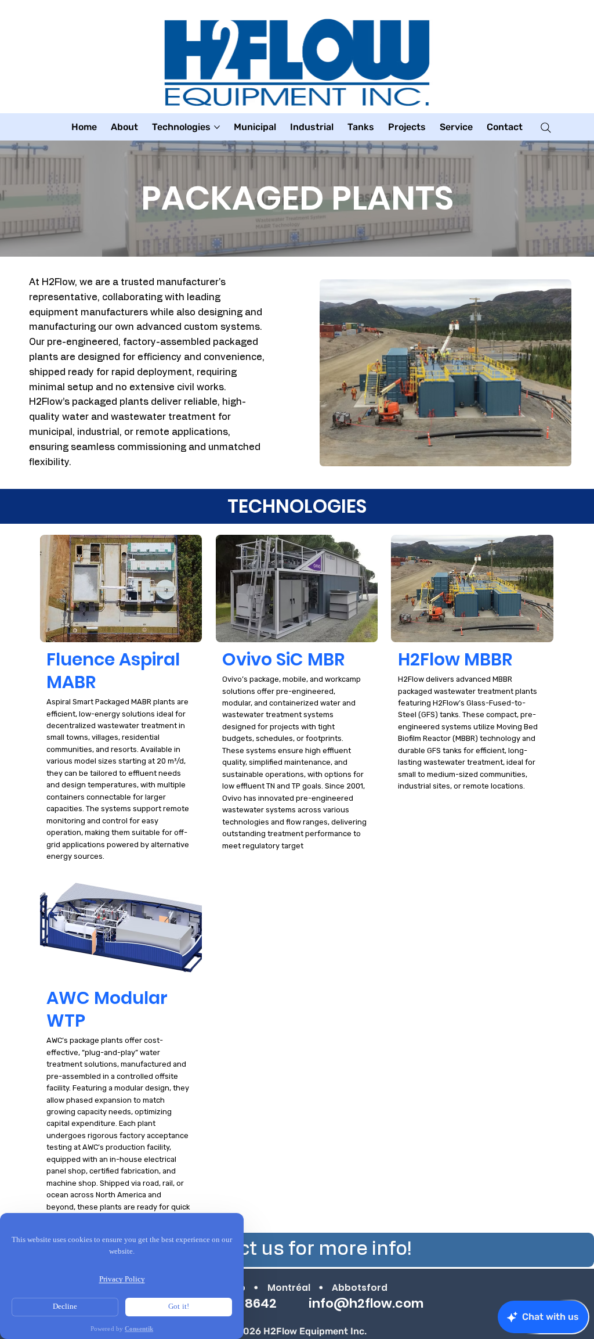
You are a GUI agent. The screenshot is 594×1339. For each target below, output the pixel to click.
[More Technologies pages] (217, 127)
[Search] (545, 128)
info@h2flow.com (366, 1303)
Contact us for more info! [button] (297, 1249)
